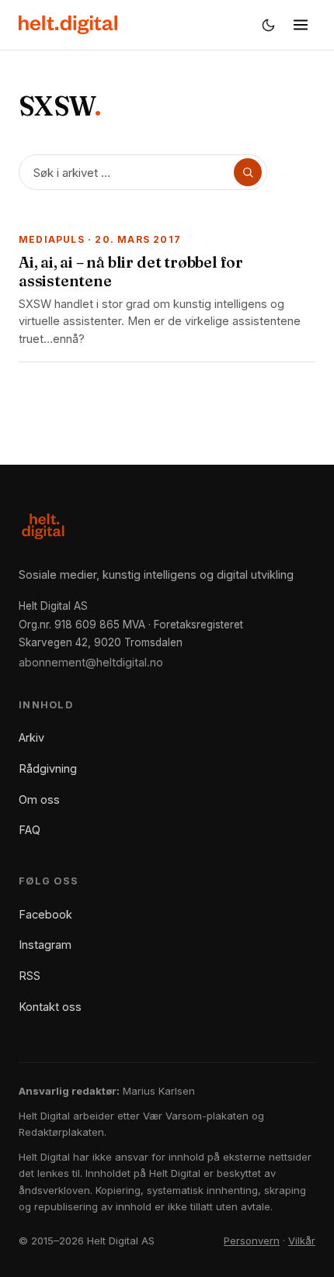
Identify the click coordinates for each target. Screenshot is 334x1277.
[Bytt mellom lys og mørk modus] (268, 25)
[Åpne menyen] (300, 25)
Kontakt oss (50, 1006)
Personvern (252, 1240)
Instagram (45, 944)
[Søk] (248, 172)
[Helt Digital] (68, 25)
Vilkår (301, 1240)
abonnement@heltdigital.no (91, 662)
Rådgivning (48, 768)
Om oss (39, 799)
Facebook (45, 914)
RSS (29, 975)
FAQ (29, 829)
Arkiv (31, 737)
